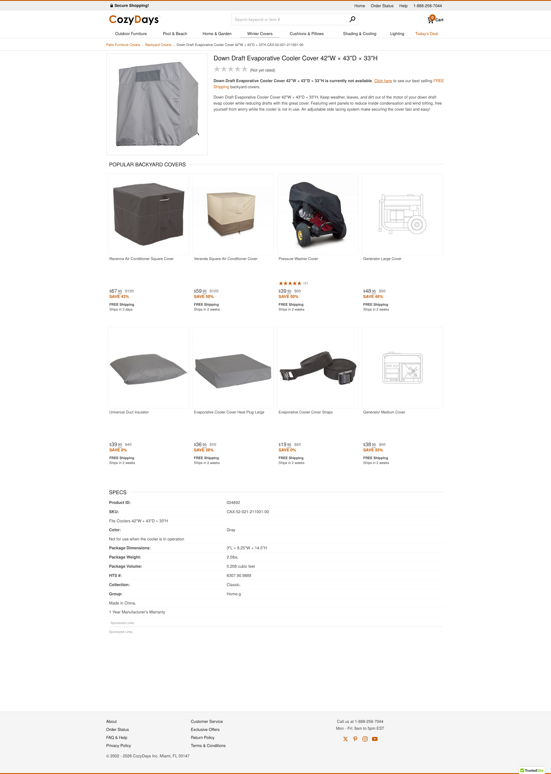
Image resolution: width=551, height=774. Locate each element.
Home (359, 5)
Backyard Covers (158, 45)
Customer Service (207, 721)
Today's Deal (426, 33)
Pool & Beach (175, 33)
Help (403, 5)
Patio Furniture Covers (123, 45)
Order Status (382, 5)
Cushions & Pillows (307, 33)
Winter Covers (260, 33)
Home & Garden (217, 33)
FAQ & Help (116, 737)
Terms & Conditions (208, 745)
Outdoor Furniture (131, 33)
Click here (383, 80)
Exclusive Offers (205, 729)
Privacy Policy (118, 745)
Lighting (397, 33)
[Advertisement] (275, 669)
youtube (374, 739)
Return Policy (203, 737)
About (111, 721)
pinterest (355, 739)
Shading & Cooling (360, 33)
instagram (365, 739)
